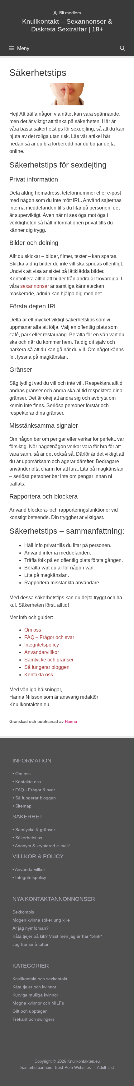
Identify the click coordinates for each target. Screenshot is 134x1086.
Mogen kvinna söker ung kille (41, 920)
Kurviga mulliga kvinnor (35, 994)
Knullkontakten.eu (83, 1061)
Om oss (32, 630)
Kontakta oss (38, 674)
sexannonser (34, 286)
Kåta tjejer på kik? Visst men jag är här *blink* (57, 936)
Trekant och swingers (33, 1019)
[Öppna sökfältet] (122, 48)
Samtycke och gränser (49, 659)
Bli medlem (70, 13)
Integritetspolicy (41, 644)
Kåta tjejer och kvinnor (34, 986)
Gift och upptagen (30, 1011)
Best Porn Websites (73, 1067)
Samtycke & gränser (35, 829)
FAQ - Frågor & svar (35, 789)
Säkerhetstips (28, 837)
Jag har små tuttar (30, 944)
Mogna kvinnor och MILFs (38, 1003)
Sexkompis (23, 911)
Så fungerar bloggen (46, 667)
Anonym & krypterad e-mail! (42, 845)
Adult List (105, 1067)
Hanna (71, 721)
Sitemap (23, 805)
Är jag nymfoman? (30, 928)
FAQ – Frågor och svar (49, 637)
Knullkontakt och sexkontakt (39, 978)
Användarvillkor (41, 652)
